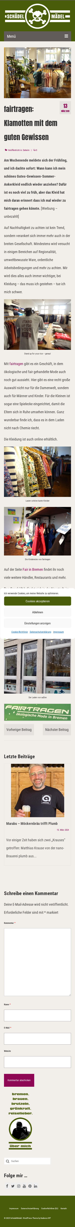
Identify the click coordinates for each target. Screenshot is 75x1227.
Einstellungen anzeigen (37, 623)
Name (7, 1004)
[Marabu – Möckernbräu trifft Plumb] (37, 790)
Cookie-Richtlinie (19, 632)
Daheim (26, 150)
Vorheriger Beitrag (19, 729)
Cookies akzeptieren (38, 601)
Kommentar (9, 923)
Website (7, 1051)
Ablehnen (37, 612)
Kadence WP (46, 1218)
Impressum (58, 632)
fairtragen (16, 364)
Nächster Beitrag (57, 729)
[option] (37, 817)
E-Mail (7, 1028)
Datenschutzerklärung (40, 632)
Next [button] (67, 823)
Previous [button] (7, 823)
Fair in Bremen (33, 569)
